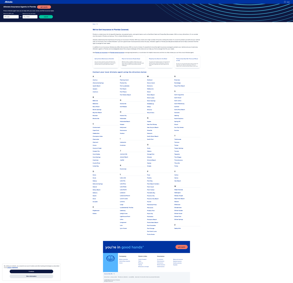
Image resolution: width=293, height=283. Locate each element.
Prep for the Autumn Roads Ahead (131, 58)
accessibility (131, 276)
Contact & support (142, 259)
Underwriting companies (124, 261)
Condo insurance (160, 266)
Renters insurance (161, 264)
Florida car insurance (101, 52)
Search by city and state (29, 13)
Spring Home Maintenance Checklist (104, 58)
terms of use (107, 276)
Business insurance (177, 261)
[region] (31, 272)
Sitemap (140, 264)
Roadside (175, 264)
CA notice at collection (123, 276)
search (46, 16)
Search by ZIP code (8, 13)
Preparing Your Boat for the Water (158, 58)
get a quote (46, 7)
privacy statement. (12, 267)
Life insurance (160, 262)
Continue (31, 271)
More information (31, 276)
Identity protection (177, 262)
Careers (121, 262)
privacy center (113, 276)
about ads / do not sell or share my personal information (147, 276)
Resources (140, 262)
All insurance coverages (143, 266)
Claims (139, 261)
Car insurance (160, 259)
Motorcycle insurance (178, 259)
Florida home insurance (117, 52)
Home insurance (160, 261)
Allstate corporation (123, 259)
